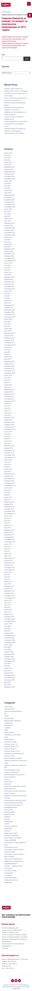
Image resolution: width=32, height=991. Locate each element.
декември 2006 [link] (9, 675)
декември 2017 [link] (9, 394)
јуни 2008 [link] (7, 649)
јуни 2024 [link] (7, 214)
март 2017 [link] (7, 415)
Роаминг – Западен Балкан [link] (13, 866)
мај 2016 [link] (7, 439)
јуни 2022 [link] (7, 268)
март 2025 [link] (7, 193)
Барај (3, 54)
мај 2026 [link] (7, 160)
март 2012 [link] (7, 556)
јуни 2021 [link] (7, 296)
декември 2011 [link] (9, 563)
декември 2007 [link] (9, 654)
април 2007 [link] (8, 668)
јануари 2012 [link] (8, 560)
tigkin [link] (6, 737)
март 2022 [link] (7, 275)
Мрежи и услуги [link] (9, 814)
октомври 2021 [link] (9, 286)
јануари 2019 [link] (8, 364)
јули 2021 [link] (7, 293)
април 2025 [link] (8, 190)
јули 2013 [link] (7, 518)
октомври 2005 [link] (9, 680)
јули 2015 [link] (7, 462)
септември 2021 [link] (9, 289)
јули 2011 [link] (7, 574)
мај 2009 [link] (7, 631)
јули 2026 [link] (7, 155)
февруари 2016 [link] (9, 446)
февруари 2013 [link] (9, 530)
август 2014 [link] (8, 488)
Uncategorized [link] (9, 739)
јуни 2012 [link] (7, 549)
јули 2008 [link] (7, 647)
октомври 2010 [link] (9, 595)
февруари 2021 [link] (9, 305)
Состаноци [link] (8, 875)
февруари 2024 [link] (9, 223)
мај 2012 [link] (7, 551)
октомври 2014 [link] (9, 483)
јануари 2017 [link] (8, 420)
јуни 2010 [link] (7, 605)
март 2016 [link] (7, 443)
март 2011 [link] (7, 584)
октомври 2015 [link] (9, 455)
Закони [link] (6, 779)
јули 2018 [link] (7, 378)
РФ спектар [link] (8, 868)
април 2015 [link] (8, 469)
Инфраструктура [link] (10, 788)
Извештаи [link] (7, 784)
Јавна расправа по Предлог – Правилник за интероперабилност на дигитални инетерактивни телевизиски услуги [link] (15, 121)
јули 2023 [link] (7, 239)
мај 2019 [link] (7, 354)
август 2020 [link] (8, 319)
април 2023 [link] (8, 244)
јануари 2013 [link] (8, 532)
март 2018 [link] (7, 387)
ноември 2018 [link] (9, 368)
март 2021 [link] (7, 303)
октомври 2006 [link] (9, 677)
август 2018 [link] (8, 375)
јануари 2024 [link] (8, 225)
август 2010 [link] (8, 600)
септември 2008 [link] (9, 642)
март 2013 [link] (7, 528)
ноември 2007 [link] (9, 656)
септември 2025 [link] (9, 179)
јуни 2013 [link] (7, 521)
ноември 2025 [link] (9, 174)
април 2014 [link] (8, 497)
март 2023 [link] (7, 246)
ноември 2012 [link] (9, 537)
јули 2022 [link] (7, 265)
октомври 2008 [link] (9, 640)
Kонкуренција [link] (9, 718)
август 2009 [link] (8, 624)
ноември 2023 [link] (9, 230)
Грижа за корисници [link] (11, 772)
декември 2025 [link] (9, 172)
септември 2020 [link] (9, 317)
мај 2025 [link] (7, 188)
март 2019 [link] (7, 359)
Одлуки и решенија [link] (10, 826)
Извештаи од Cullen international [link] (15, 786)
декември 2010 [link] (9, 591)
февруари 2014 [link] (9, 502)
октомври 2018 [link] (9, 371)
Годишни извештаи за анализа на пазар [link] (14, 15)
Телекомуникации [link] (10, 877)
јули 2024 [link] (7, 211)
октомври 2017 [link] (9, 399)
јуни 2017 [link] (7, 408)
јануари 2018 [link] (8, 392)
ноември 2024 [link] (9, 202)
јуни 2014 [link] (7, 492)
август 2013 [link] (8, 516)
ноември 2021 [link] (9, 284)
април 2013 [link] (8, 525)
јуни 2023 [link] (7, 242)
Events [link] (6, 716)
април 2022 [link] (8, 272)
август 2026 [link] (8, 153)
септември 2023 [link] (9, 235)
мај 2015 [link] (7, 467)
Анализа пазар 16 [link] (10, 749)
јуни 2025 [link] (7, 186)
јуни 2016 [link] (7, 436)
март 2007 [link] (7, 670)
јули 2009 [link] (7, 626)
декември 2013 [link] (9, 506)
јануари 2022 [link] (8, 279)
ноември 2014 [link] (9, 481)
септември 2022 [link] (9, 261)
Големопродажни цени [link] (12, 770)
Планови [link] (7, 831)
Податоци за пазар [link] (10, 833)
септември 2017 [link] (9, 401)
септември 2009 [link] (9, 621)
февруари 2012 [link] (9, 558)
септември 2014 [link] (9, 485)
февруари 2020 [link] (9, 333)
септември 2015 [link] (9, 457)
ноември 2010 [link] (9, 593)
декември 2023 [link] (9, 228)
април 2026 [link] (8, 162)
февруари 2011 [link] (9, 586)
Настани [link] (7, 819)
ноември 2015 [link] (9, 453)
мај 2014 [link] (7, 495)
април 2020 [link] (8, 328)
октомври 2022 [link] (9, 258)
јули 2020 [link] (7, 321)
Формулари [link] (8, 882)
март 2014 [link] (7, 499)
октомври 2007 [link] (9, 659)
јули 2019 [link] (7, 350)
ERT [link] (5, 714)
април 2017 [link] (8, 413)
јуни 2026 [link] (7, 157)
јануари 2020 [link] (8, 335)
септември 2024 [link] (9, 207)
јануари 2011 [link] (8, 588)
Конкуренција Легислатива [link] (13, 803)
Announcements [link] (9, 709)
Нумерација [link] (8, 821)
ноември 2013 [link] (9, 509)
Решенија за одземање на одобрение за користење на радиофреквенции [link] (13, 861)
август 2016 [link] (8, 432)
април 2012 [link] (8, 553)
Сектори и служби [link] (10, 870)
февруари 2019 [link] (9, 361)
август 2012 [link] (8, 544)
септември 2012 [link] (9, 542)
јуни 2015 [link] (7, 464)
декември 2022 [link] (9, 254)
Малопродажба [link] (9, 812)
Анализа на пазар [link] (10, 742)
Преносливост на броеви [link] (13, 838)
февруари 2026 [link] (9, 167)
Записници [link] (8, 781)
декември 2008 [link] (9, 635)
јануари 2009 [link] (8, 633)
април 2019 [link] (8, 357)
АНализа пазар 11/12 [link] (11, 746)
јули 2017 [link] (7, 406)
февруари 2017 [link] (9, 417)
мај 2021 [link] (7, 298)
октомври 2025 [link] (9, 176)
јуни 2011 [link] (7, 577)
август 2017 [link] (8, 403)
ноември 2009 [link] (9, 617)
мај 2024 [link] (7, 216)
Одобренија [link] (8, 828)
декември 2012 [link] (9, 535)
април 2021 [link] (8, 300)
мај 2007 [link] (7, 666)
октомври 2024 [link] (9, 204)
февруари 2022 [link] (9, 277)
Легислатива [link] (8, 810)
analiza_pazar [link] (8, 707)
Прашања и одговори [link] (11, 835)
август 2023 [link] (8, 237)
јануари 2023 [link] (8, 251)
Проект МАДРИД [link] (10, 840)
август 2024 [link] (8, 209)
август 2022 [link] (8, 263)
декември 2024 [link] (9, 200)
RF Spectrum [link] (8, 725)
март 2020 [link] (7, 331)
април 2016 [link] (8, 441)
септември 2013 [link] (9, 513)
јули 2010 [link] (7, 603)
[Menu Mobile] (29, 4)
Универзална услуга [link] (11, 880)
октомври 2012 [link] (9, 539)
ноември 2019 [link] (9, 340)
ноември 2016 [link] (9, 424)
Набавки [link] (7, 817)
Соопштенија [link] (8, 873)
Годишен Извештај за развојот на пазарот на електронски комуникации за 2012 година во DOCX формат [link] (15, 45)
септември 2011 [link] (9, 570)
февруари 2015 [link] (9, 474)
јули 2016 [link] (7, 434)
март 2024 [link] (7, 221)
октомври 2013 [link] (9, 511)
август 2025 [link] (8, 181)
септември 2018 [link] (9, 373)
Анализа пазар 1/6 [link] (10, 744)
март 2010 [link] (7, 612)
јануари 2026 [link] (8, 169)
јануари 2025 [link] (8, 197)
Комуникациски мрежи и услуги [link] (15, 800)
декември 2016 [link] (9, 422)
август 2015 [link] (8, 460)
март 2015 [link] (7, 471)
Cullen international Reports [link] (13, 711)
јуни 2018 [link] (7, 380)
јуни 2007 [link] (7, 663)
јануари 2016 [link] (8, 448)
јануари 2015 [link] (8, 476)
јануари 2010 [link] (8, 614)
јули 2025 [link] (7, 183)
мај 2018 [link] (7, 382)
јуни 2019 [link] (7, 352)
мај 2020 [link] (7, 326)
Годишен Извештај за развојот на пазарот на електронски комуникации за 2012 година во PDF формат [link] (15, 39)
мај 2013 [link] (7, 523)
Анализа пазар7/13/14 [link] (12, 751)
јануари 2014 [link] (8, 504)
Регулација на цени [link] (10, 847)
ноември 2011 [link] (9, 565)
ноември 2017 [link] (9, 396)
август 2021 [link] (8, 291)
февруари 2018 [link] (9, 389)
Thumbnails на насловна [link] (12, 735)
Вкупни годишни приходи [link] (13, 758)
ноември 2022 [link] (9, 256)
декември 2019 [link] (9, 338)
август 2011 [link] (8, 572)
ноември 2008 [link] (9, 638)
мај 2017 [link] (7, 410)
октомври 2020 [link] (9, 314)
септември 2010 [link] (9, 598)
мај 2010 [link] (7, 607)
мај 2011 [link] (7, 579)
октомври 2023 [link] (9, 232)
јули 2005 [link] (7, 682)
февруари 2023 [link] (9, 249)
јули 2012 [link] (7, 546)
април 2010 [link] (8, 610)
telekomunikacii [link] (9, 732)
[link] (30, 15)
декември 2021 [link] (9, 282)
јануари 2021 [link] (8, 307)
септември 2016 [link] (9, 429)
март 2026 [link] (7, 165)
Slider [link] (6, 730)
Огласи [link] (6, 824)
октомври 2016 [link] (9, 427)
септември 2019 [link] (9, 345)
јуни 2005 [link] (7, 684)
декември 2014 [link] (9, 478)
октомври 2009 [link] (9, 619)
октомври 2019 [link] (9, 343)
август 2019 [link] (8, 347)
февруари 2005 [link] (9, 687)
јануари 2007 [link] (8, 673)
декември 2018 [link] (9, 366)
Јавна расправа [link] (9, 793)
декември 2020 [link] (9, 310)
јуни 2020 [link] (7, 324)
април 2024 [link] (8, 218)
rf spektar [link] (7, 728)
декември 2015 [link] (9, 450)
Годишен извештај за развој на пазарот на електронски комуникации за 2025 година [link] (14, 131)
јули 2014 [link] (7, 490)
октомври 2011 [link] (9, 567)
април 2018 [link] (8, 385)
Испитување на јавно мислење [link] (15, 791)
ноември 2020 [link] (9, 312)
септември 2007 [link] (9, 661)
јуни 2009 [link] (7, 628)
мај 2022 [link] (7, 270)
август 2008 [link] (8, 645)
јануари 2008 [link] (8, 652)
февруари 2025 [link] (9, 195)
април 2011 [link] (8, 581)
